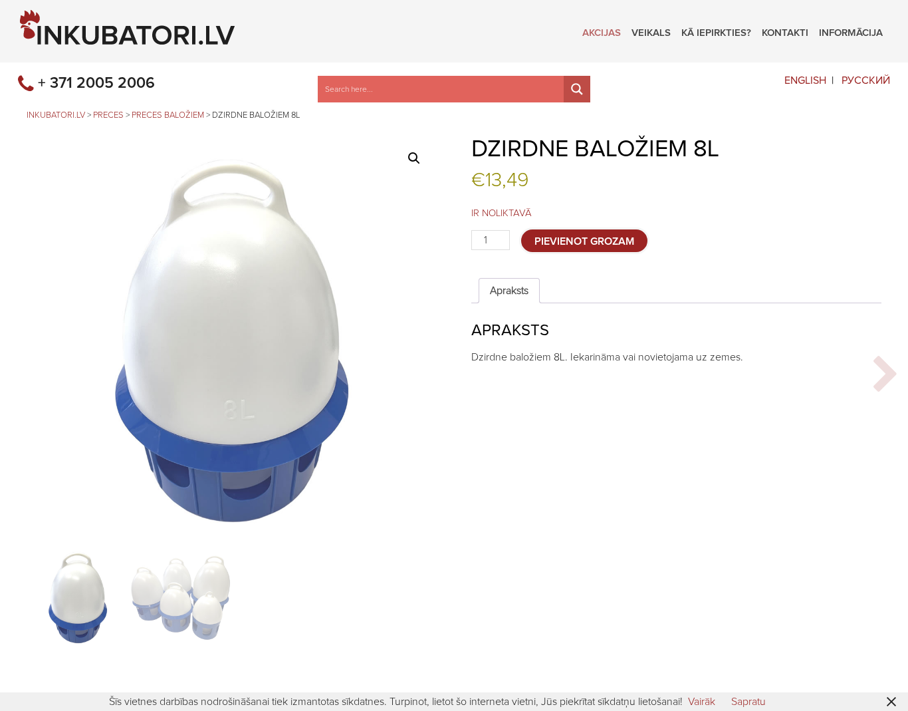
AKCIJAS (601, 31)
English (805, 80)
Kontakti (785, 31)
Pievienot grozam (584, 241)
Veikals (651, 31)
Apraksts (509, 290)
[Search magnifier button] (577, 89)
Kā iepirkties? (716, 31)
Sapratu (748, 701)
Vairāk (701, 701)
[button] (414, 158)
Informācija (851, 31)
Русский (866, 80)
